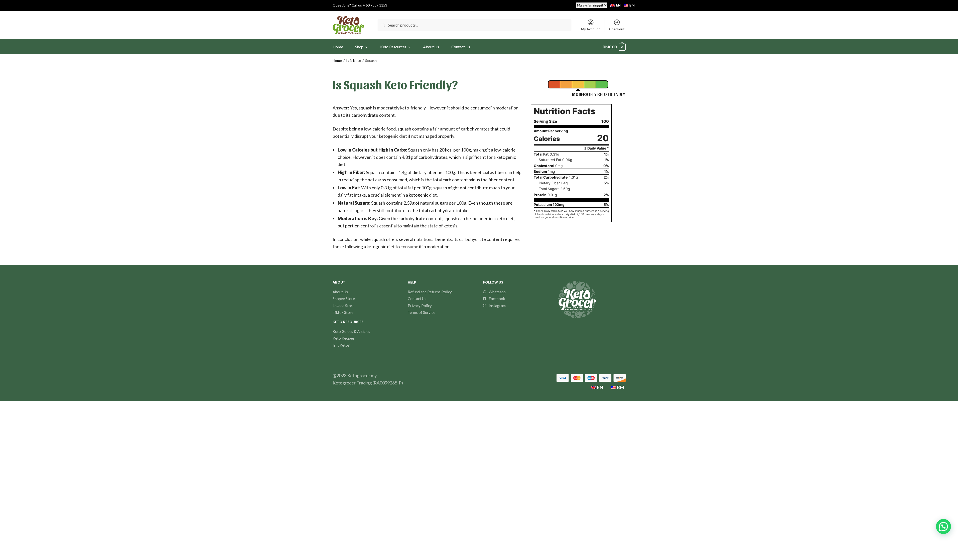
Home (337, 60)
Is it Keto (353, 60)
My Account (590, 29)
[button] (943, 526)
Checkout (617, 29)
